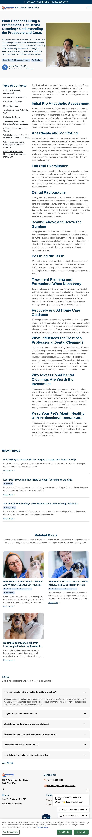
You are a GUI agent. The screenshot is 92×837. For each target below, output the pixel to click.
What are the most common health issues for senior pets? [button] (30, 734)
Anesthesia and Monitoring (14, 97)
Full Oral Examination (12, 102)
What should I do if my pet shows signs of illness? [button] (26, 724)
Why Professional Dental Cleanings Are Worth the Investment (13, 144)
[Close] (88, 822)
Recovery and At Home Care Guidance (15, 129)
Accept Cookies (64, 832)
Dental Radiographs (11, 106)
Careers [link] (49, 805)
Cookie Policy (42, 827)
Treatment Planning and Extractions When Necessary (15, 122)
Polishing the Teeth (11, 117)
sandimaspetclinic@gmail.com (61, 786)
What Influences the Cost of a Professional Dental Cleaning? (16, 136)
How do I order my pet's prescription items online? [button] (27, 755)
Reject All (81, 832)
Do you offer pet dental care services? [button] (21, 714)
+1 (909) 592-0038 (55, 780)
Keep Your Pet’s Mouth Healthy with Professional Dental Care (14, 154)
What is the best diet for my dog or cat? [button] (21, 745)
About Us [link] (50, 800)
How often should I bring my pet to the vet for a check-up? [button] (30, 692)
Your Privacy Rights (10, 832)
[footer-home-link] (8, 775)
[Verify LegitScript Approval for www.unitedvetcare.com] (46, 817)
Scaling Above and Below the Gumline (15, 111)
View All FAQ (7, 763)
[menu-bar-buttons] (88, 7)
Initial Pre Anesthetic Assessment (12, 91)
